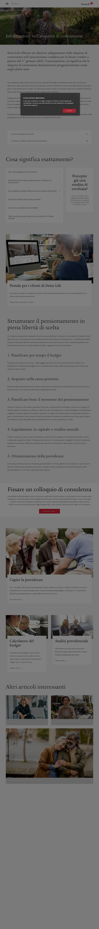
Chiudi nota (69, 110)
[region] (50, 104)
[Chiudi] (77, 95)
